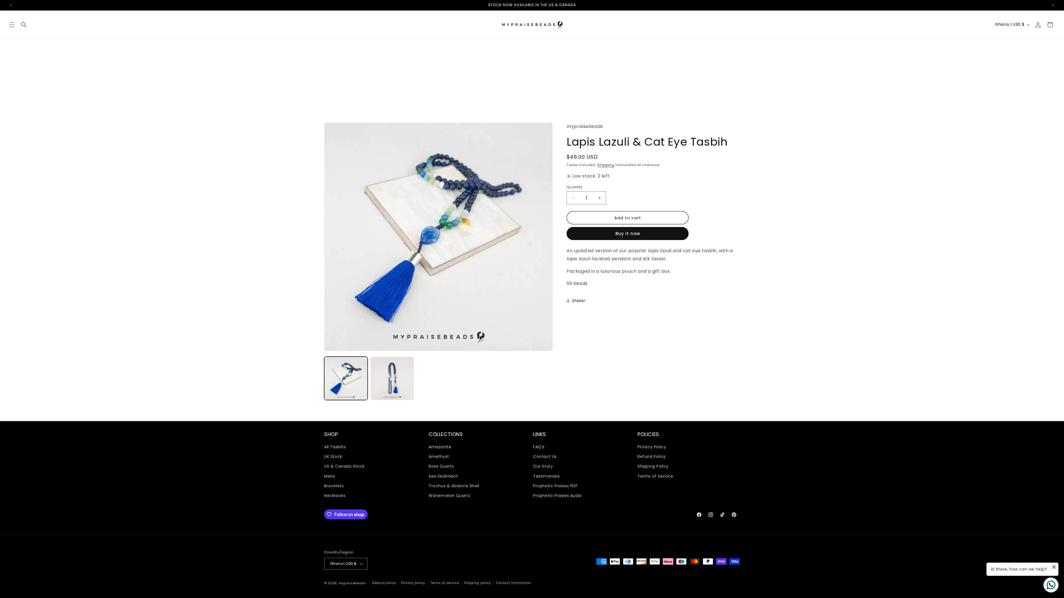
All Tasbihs (335, 447)
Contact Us (545, 456)
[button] (12, 25)
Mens (329, 476)
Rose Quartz (441, 466)
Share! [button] (578, 300)
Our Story (543, 466)
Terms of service (444, 583)
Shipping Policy (653, 466)
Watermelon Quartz (449, 495)
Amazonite (440, 447)
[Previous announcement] (11, 5)
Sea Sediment (443, 476)
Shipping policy (477, 583)
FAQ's (538, 447)
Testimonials (546, 476)
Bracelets (334, 486)
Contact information (513, 583)
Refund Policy (652, 456)
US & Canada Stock (344, 466)
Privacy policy (413, 583)
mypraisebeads (352, 583)
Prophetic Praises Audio (557, 495)
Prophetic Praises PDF (555, 486)
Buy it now (627, 233)
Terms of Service (655, 476)
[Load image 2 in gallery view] (392, 378)
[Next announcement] (1053, 5)
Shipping (605, 165)
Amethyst (439, 456)
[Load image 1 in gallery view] (346, 378)
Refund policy (384, 583)
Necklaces (334, 495)
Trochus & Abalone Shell (454, 486)
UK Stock (333, 456)
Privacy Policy (652, 447)
